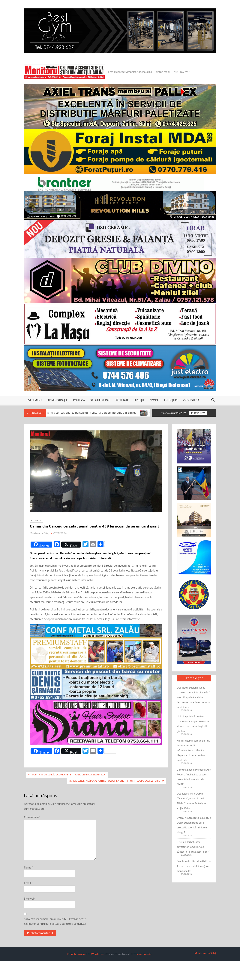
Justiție (139, 400)
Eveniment (34, 400)
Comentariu (32, 817)
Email (28, 883)
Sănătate (122, 400)
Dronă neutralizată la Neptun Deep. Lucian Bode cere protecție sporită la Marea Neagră (194, 825)
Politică (79, 400)
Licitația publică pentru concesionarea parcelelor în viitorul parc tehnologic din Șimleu (193, 724)
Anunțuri (171, 400)
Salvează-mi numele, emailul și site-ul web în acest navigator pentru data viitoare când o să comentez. (55, 921)
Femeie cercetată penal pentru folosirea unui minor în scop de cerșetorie (114, 780)
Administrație (57, 400)
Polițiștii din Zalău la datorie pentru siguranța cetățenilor (69, 774)
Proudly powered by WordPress (85, 954)
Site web (29, 898)
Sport (154, 400)
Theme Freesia (142, 954)
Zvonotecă (191, 400)
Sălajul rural (100, 400)
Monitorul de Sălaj (39, 533)
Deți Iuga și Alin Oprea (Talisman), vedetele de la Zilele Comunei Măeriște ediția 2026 (191, 801)
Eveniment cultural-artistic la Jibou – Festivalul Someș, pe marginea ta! (194, 866)
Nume (28, 867)
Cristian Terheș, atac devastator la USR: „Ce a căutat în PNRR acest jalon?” (193, 846)
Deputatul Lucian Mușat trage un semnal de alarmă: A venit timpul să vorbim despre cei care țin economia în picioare (193, 697)
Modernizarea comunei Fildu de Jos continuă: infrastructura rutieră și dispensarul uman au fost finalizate (193, 750)
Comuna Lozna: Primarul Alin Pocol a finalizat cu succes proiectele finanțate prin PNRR (194, 777)
